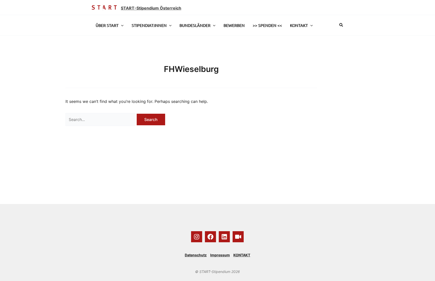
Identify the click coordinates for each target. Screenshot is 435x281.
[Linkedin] (224, 236)
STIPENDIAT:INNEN (149, 25)
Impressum (220, 255)
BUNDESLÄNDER (194, 25)
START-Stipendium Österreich (151, 8)
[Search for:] (101, 119)
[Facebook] (210, 236)
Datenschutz (196, 255)
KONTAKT (299, 25)
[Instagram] (196, 236)
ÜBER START (107, 25)
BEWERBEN (234, 25)
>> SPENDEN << (267, 25)
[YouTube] (238, 236)
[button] (121, 25)
